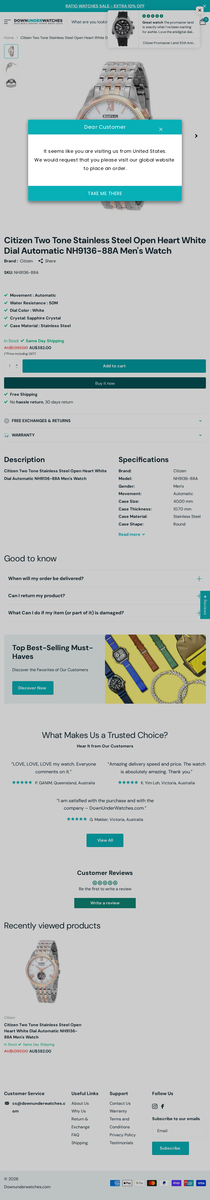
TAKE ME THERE (105, 193)
